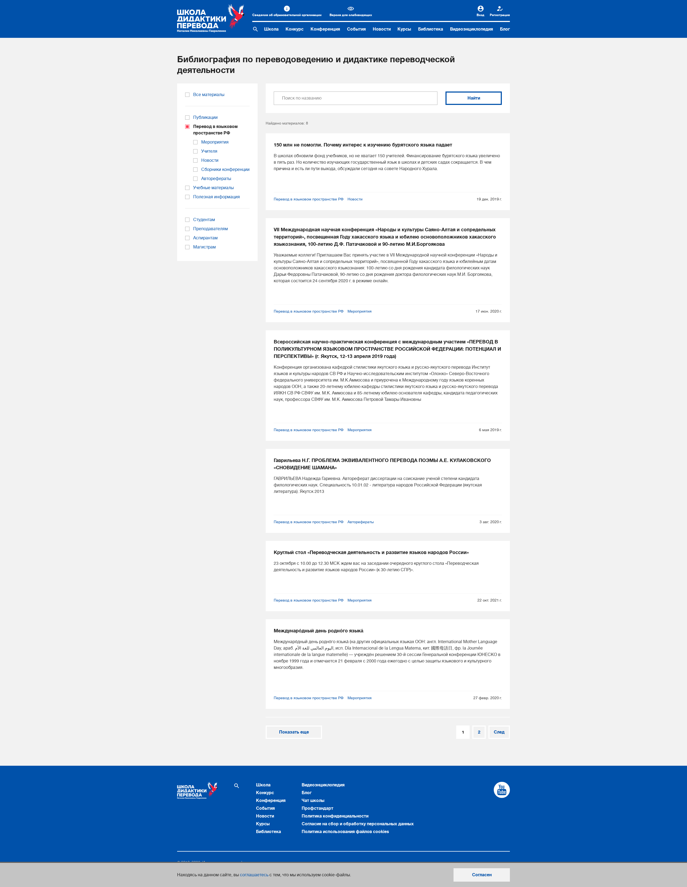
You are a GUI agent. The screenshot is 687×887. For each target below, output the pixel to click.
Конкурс (295, 29)
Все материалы (208, 94)
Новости (382, 29)
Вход (480, 15)
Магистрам (204, 247)
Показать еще (294, 732)
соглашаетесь (254, 875)
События (356, 29)
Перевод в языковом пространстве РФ (309, 199)
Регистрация (500, 15)
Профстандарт (317, 808)
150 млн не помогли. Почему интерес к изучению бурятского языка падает (363, 145)
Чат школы (313, 800)
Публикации (205, 117)
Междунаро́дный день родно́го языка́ (318, 630)
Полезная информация (216, 197)
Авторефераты (361, 522)
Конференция (325, 29)
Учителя (209, 151)
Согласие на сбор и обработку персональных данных (358, 824)
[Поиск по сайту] (255, 29)
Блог (505, 29)
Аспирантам (205, 238)
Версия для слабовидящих (351, 15)
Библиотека (430, 29)
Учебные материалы (213, 187)
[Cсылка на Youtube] (502, 790)
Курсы (404, 29)
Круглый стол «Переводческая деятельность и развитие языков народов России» (371, 552)
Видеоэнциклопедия (471, 29)
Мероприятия (360, 311)
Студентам (204, 219)
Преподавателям (210, 228)
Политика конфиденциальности (335, 816)
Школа (271, 29)
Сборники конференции (225, 169)
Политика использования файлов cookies (345, 831)
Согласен (482, 875)
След (499, 732)
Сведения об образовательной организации (286, 15)
